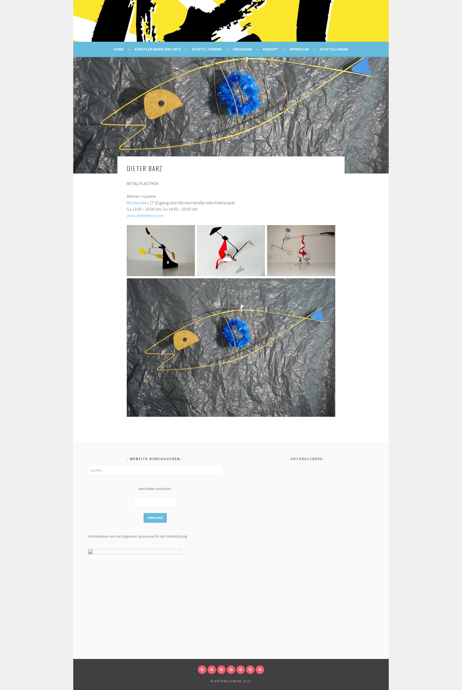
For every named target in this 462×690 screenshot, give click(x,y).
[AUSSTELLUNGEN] (260, 669)
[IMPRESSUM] (250, 669)
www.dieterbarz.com (145, 215)
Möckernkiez (138, 202)
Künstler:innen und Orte (157, 49)
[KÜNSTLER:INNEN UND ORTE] (211, 669)
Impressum (299, 49)
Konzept (271, 49)
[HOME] (202, 669)
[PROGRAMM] (231, 669)
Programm (242, 49)
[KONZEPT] (240, 669)
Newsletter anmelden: (155, 488)
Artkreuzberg (307, 458)
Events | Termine (207, 49)
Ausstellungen (334, 49)
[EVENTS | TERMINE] (221, 669)
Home (119, 49)
